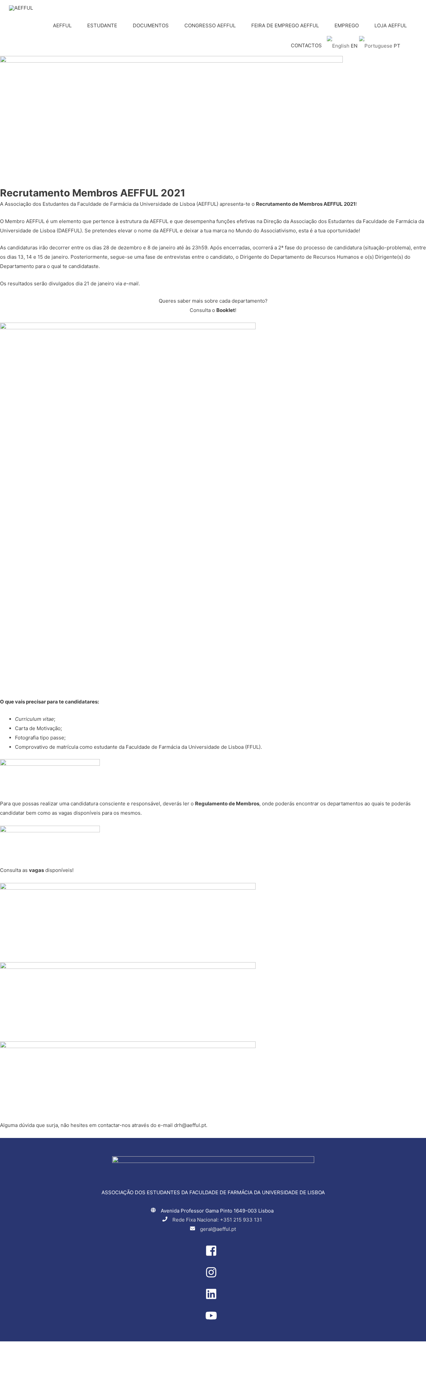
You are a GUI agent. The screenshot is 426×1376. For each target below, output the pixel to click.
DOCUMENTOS (151, 25)
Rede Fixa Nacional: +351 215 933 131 (217, 1220)
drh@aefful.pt (190, 1125)
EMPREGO (346, 25)
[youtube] (213, 1319)
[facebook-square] (213, 1254)
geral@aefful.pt (218, 1229)
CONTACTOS (306, 45)
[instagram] (213, 1276)
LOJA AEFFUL (390, 25)
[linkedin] (213, 1298)
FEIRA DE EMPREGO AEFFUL (285, 25)
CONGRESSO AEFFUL (210, 25)
